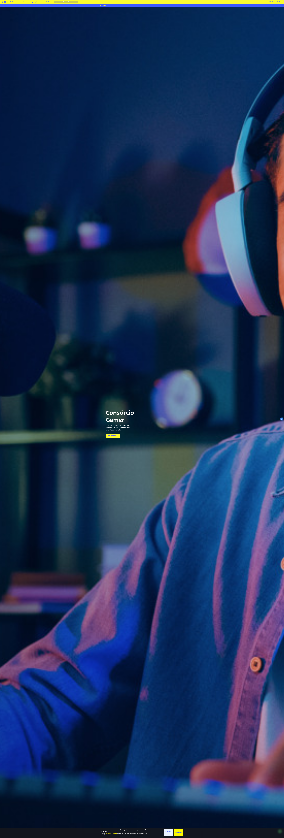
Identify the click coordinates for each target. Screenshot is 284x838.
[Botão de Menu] (2, 2)
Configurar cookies (168, 832)
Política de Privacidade (111, 833)
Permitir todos (178, 832)
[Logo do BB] (5, 2)
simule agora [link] (113, 435)
